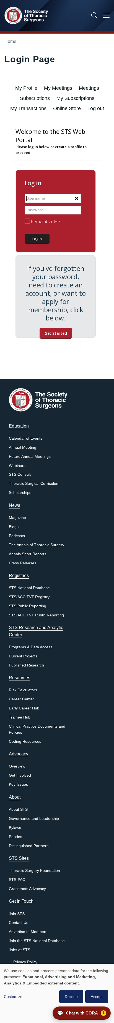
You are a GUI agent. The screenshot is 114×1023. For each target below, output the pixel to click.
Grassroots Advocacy (27, 889)
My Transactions (28, 108)
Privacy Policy (25, 962)
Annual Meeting (22, 447)
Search (94, 15)
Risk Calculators (23, 690)
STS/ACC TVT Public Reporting (36, 615)
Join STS (17, 914)
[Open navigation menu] (106, 16)
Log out (95, 108)
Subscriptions (35, 98)
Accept (97, 996)
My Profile (26, 88)
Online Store (67, 108)
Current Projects (23, 656)
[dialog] (57, 993)
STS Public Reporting (27, 606)
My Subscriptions (75, 98)
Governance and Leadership (34, 819)
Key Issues (18, 784)
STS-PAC (17, 880)
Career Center (21, 699)
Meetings (89, 88)
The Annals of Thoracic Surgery (36, 545)
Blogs (14, 527)
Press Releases (22, 563)
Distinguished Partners (28, 846)
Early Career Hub (24, 708)
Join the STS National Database (37, 941)
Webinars (17, 466)
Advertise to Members (28, 932)
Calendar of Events (25, 438)
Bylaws (15, 828)
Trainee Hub (19, 717)
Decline (71, 996)
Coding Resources (25, 741)
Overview (17, 766)
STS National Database (29, 588)
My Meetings (58, 88)
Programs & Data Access (30, 647)
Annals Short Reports (27, 554)
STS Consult (20, 474)
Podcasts (17, 536)
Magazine (17, 518)
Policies (15, 837)
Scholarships (20, 493)
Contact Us (18, 923)
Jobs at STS (19, 950)
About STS (18, 809)
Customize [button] (13, 996)
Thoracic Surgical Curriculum (34, 483)
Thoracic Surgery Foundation (34, 871)
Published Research (26, 665)
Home (10, 41)
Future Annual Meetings (30, 457)
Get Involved (20, 775)
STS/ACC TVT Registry (29, 597)
